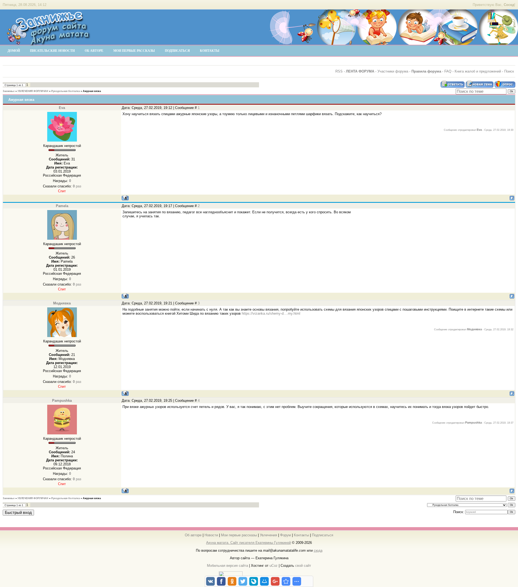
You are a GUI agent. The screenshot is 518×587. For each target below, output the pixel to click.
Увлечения (268, 535)
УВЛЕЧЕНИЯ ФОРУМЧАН (33, 91)
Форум (285, 535)
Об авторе (193, 535)
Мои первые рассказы (239, 535)
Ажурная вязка (92, 91)
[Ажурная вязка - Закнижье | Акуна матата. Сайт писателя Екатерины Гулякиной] (286, 581)
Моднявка (62, 303)
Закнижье (9, 91)
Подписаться (322, 535)
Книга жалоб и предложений (478, 71)
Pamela (62, 206)
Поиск (509, 71)
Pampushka (62, 401)
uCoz (274, 566)
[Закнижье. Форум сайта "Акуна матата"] (48, 43)
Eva (62, 108)
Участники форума (392, 71)
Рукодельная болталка (65, 91)
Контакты (301, 535)
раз (77, 186)
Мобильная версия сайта (227, 566)
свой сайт (303, 566)
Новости (211, 535)
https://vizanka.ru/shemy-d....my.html (271, 313)
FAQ (447, 71)
